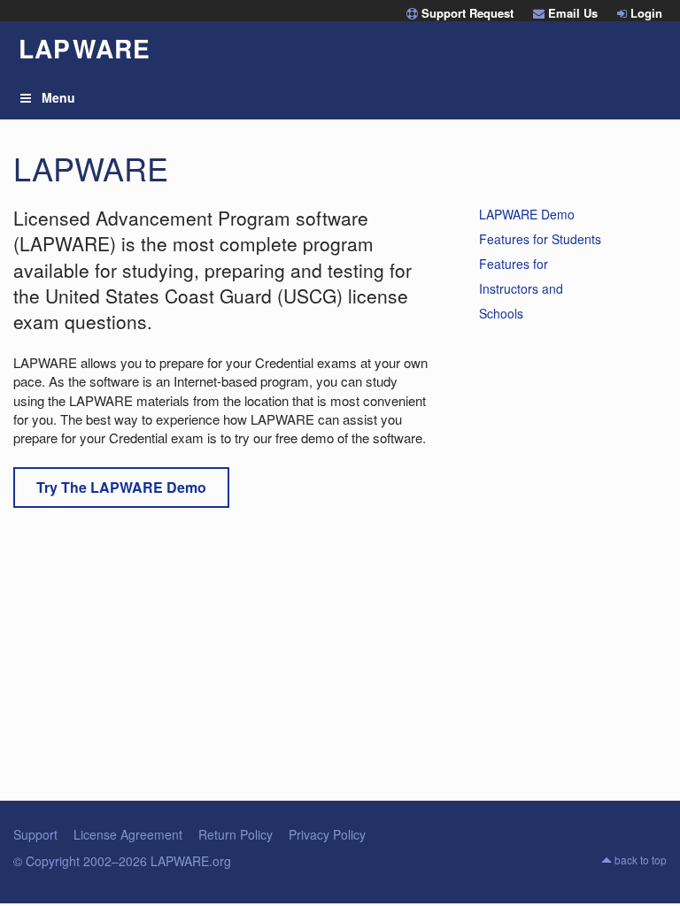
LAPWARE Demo (527, 214)
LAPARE (85, 48)
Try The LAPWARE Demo (121, 487)
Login (644, 12)
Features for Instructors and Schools (521, 288)
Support (35, 834)
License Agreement (127, 834)
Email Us (571, 12)
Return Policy (235, 834)
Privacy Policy (327, 834)
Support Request (466, 12)
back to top (639, 859)
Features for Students (540, 239)
